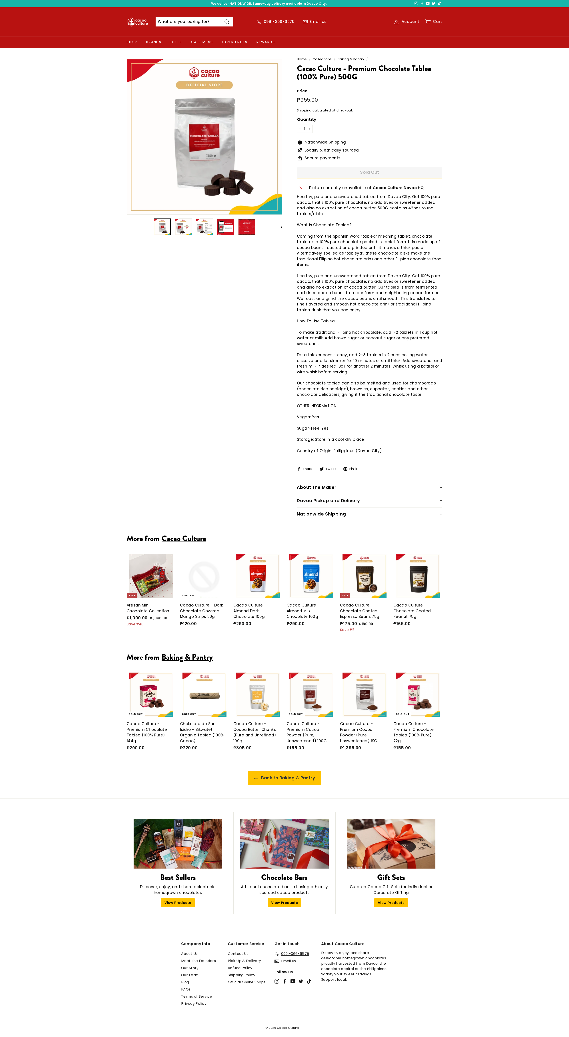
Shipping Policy (241, 975)
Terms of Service (196, 996)
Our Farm (189, 975)
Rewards (265, 42)
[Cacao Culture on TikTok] (309, 981)
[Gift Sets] (391, 844)
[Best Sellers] (178, 844)
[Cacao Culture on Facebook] (284, 981)
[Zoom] (204, 136)
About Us (189, 953)
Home (302, 59)
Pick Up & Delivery (244, 960)
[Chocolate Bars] (284, 844)
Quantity (306, 119)
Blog (185, 982)
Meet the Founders (198, 960)
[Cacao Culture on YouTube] (293, 981)
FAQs (186, 989)
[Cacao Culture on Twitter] (301, 981)
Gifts (176, 42)
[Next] (279, 227)
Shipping (304, 110)
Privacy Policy (193, 1003)
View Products (177, 902)
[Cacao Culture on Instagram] (276, 981)
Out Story (190, 967)
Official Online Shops (247, 982)
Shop (132, 42)
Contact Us (238, 953)
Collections (322, 59)
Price (302, 91)
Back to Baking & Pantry (287, 778)
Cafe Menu (202, 42)
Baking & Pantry (351, 59)
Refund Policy (240, 967)
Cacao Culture (184, 538)
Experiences (235, 42)
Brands (154, 42)
